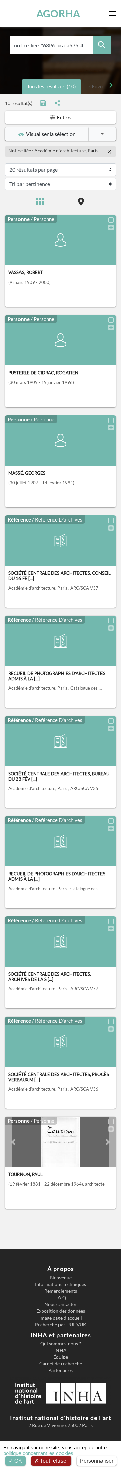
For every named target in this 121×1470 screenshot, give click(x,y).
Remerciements (60, 1291)
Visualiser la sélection (50, 134)
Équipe (60, 1357)
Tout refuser (53, 1461)
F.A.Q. (60, 1297)
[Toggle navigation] (113, 13)
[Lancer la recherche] (102, 45)
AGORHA (58, 13)
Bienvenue (61, 1277)
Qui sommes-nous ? (60, 1343)
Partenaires (60, 1370)
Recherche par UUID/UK (60, 1324)
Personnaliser (96, 1461)
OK (17, 1461)
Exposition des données (60, 1311)
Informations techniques (60, 1284)
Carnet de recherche (60, 1363)
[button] (13, 1142)
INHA (60, 1350)
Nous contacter (60, 1304)
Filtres (63, 117)
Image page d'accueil (60, 1318)
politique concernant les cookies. (39, 1453)
